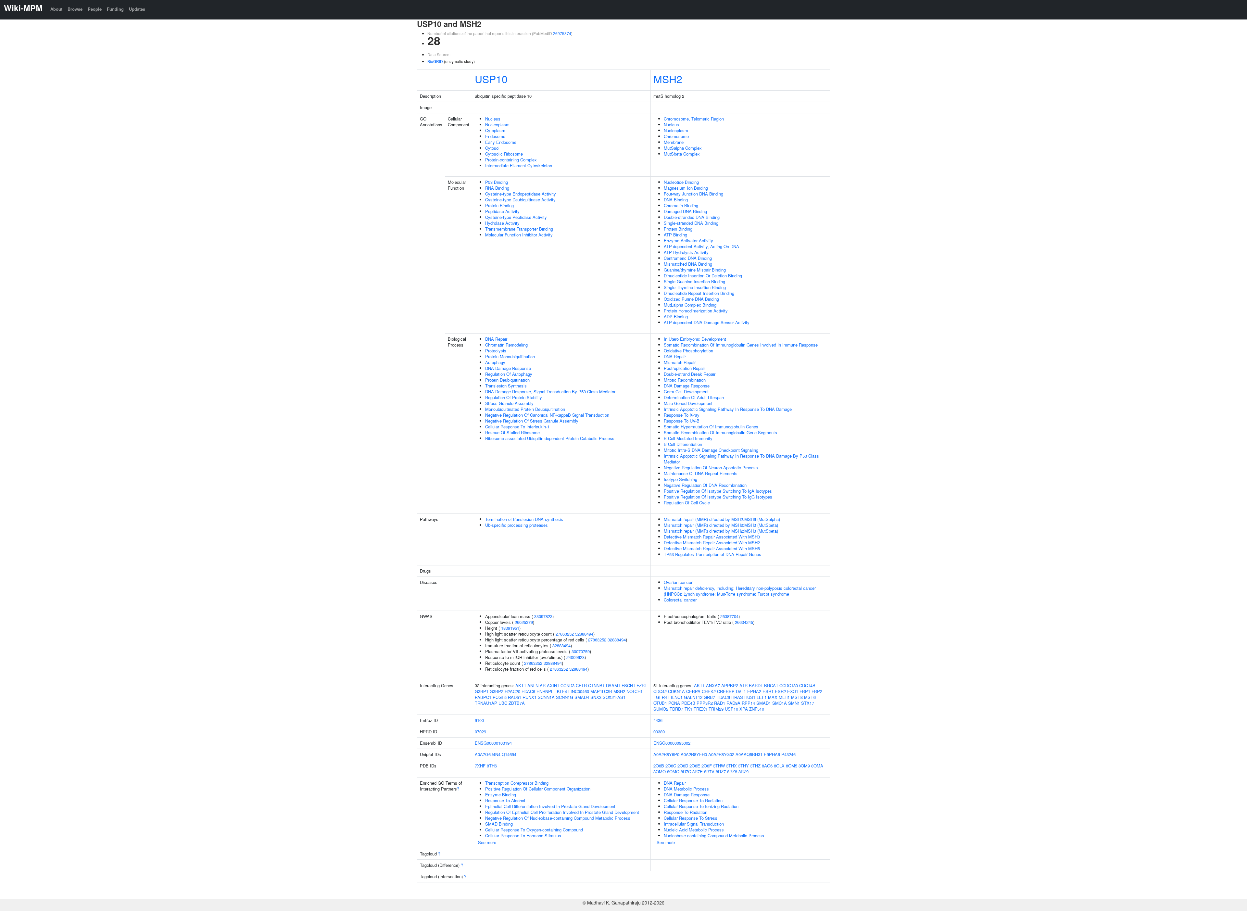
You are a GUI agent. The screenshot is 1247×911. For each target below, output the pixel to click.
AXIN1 (553, 685)
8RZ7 (721, 771)
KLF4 (562, 691)
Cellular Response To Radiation (693, 800)
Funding (115, 9)
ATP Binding (675, 235)
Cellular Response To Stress (690, 818)
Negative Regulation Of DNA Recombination (705, 485)
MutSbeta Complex (682, 154)
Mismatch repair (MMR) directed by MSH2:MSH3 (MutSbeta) (721, 525)
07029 (480, 731)
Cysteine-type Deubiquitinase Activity (520, 199)
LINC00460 (578, 691)
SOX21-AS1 (614, 697)
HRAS (737, 697)
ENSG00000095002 (671, 743)
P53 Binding (496, 182)
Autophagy (495, 362)
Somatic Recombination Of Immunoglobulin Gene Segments (720, 432)
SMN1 (794, 703)
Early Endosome (500, 142)
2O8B (658, 766)
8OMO (659, 771)
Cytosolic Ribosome (504, 154)
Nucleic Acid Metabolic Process (694, 830)
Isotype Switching (680, 479)
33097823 (543, 616)
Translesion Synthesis (506, 386)
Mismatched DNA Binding (688, 264)
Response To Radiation (685, 812)
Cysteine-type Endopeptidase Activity (520, 194)
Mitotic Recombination (685, 380)
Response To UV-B (681, 421)
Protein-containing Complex (511, 160)
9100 (479, 720)
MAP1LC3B (601, 691)
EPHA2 (754, 691)
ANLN (532, 685)
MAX (772, 697)
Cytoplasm (495, 130)
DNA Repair (496, 339)
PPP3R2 (705, 703)
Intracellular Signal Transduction (694, 824)
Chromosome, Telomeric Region (694, 119)
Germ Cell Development (686, 391)
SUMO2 (660, 709)
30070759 (581, 651)
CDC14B (807, 685)
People (95, 9)
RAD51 (514, 697)
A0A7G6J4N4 (487, 754)
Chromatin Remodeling (506, 345)
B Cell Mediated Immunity (688, 438)
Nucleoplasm (497, 124)
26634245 (744, 622)
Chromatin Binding (681, 205)
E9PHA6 (772, 754)
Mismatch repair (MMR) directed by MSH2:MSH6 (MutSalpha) (722, 519)
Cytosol (492, 148)
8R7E (697, 771)
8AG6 (767, 766)
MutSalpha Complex (683, 148)
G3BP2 (496, 691)
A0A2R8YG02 (721, 754)
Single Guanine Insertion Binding (694, 281)
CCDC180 (788, 685)
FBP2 (817, 691)
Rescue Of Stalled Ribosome (512, 432)
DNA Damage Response (508, 368)
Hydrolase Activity (502, 223)
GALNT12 (693, 697)
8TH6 (492, 766)
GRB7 (709, 697)
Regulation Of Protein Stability (513, 397)
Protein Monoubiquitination (510, 356)
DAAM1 (613, 685)
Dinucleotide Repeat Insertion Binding (699, 293)
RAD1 (719, 703)
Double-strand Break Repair (689, 374)
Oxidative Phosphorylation (688, 351)
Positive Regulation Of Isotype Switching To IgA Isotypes (718, 491)
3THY (743, 766)
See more (487, 842)
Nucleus (492, 119)
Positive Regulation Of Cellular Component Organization (537, 789)
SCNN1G (564, 697)
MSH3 (797, 697)
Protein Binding (499, 205)
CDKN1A (676, 691)
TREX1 (700, 709)
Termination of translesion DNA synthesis (524, 519)
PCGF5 (500, 697)
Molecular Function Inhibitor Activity (519, 235)
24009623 (575, 657)
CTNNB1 (596, 685)
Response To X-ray (681, 415)
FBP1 (805, 691)
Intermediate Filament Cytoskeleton (518, 165)
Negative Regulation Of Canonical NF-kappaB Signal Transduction (547, 415)
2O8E (694, 766)
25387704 (729, 616)
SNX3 (595, 697)
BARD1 (756, 685)
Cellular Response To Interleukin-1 (517, 427)
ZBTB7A (517, 703)
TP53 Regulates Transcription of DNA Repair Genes (712, 554)
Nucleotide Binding (681, 182)
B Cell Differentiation (683, 444)
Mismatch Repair (680, 362)
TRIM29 (716, 709)
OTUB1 (660, 703)
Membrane (674, 142)
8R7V (709, 771)
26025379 (524, 622)
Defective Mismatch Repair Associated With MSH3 (712, 537)
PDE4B (688, 703)
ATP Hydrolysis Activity (686, 252)
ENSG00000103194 (493, 743)
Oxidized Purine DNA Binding (691, 299)
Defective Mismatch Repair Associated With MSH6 (712, 548)
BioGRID (435, 61)
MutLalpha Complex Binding (690, 305)
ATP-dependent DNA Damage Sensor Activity (706, 322)
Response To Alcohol (505, 800)
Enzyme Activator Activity (688, 240)
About (56, 9)
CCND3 (567, 685)
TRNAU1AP (486, 703)
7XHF (480, 766)
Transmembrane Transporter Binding (519, 229)
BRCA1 (771, 685)
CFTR (581, 685)
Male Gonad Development (688, 403)
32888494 (584, 634)
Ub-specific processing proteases (516, 525)
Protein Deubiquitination (507, 380)
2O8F (706, 766)
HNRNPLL (546, 691)
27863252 (565, 634)
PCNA (674, 703)
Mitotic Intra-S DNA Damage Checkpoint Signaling (711, 450)
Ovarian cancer (678, 582)
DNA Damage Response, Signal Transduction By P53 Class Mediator (550, 391)
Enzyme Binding (500, 794)
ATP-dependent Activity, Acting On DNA (701, 246)
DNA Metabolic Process (686, 789)
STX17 (807, 703)
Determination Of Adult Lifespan (694, 397)
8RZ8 (732, 771)
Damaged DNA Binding (685, 211)
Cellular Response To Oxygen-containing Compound (534, 830)
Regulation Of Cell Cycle (687, 503)
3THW (719, 766)
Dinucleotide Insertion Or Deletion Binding (703, 275)
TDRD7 (676, 709)
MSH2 (667, 78)
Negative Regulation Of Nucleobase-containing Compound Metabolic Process (557, 818)
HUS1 (749, 697)
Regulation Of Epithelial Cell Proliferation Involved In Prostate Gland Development (562, 812)
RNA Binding (497, 188)
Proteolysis (495, 351)
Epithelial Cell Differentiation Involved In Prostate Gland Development (550, 806)
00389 (659, 731)
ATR (743, 685)
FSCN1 (628, 685)
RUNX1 (529, 697)
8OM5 (791, 766)
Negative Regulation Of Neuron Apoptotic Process (711, 467)
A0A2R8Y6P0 (666, 754)
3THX (731, 766)
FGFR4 (660, 697)
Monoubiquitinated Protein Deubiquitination (525, 409)
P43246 (788, 754)
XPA (743, 709)
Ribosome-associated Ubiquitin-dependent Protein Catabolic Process (549, 438)
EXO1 (792, 691)
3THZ (755, 766)
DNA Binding (676, 199)
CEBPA (693, 691)
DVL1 (741, 691)
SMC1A (779, 703)
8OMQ (673, 771)
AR (543, 685)
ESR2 (780, 691)
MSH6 (810, 697)
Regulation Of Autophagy (508, 374)
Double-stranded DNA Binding (692, 217)
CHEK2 (709, 691)
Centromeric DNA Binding (688, 258)
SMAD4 (581, 697)
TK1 (688, 709)
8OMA (817, 766)
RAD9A (733, 703)
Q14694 (509, 754)
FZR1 (641, 685)
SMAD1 (763, 703)
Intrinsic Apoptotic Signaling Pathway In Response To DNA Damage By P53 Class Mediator (741, 459)
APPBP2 (729, 685)
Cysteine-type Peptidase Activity (516, 217)
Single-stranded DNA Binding (691, 223)
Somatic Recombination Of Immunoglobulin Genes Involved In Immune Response (741, 345)
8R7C (686, 771)
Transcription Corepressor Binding (516, 783)
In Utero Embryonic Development (695, 339)
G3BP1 (481, 691)
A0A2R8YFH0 (694, 754)
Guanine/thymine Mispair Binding (695, 270)
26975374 (562, 33)
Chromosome (676, 136)
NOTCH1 (634, 691)
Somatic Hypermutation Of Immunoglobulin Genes (711, 427)
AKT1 (520, 685)
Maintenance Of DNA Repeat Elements (700, 473)
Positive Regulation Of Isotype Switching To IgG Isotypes (718, 497)
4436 (657, 720)
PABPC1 (483, 697)
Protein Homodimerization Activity (696, 311)
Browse (75, 9)
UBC (502, 703)
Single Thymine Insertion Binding (695, 287)
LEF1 (762, 697)
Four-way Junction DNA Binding (693, 194)
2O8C (670, 766)
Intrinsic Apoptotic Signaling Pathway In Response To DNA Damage (728, 409)
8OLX (779, 766)
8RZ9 (743, 771)
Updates (137, 9)
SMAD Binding (499, 824)
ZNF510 (756, 709)
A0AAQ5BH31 (749, 754)
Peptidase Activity (502, 211)
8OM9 (804, 766)
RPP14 (748, 703)
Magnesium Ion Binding (686, 188)
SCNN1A (546, 697)
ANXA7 (713, 685)
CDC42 (660, 691)
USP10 (491, 78)
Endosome (495, 136)
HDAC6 (528, 691)
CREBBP (726, 691)
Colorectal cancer (680, 600)
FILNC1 (675, 697)
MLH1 (784, 697)
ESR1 (768, 691)
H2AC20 (512, 691)
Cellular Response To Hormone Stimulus (523, 835)
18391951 (510, 628)
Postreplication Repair (684, 368)
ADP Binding (676, 316)
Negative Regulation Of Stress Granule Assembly (531, 421)
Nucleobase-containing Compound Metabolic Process (714, 835)
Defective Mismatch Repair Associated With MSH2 (712, 542)
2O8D (682, 766)
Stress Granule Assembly (509, 403)
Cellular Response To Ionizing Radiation (701, 806)
